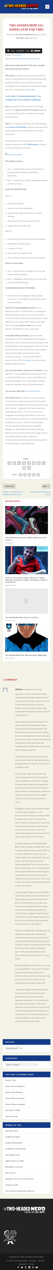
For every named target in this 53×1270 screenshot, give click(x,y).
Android (31, 58)
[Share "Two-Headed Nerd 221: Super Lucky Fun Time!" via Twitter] (14, 463)
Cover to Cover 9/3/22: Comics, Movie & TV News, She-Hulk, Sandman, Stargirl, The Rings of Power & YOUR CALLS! (26, 580)
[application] (23, 50)
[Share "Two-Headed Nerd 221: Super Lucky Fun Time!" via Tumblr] (24, 463)
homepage (26, 360)
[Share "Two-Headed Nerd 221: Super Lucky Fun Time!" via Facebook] (9, 463)
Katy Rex (31, 89)
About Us (41, 1261)
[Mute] (32, 51)
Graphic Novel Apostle (13, 1143)
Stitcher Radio (33, 391)
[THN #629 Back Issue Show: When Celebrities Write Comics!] (26, 520)
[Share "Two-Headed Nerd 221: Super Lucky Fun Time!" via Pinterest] (28, 463)
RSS (38, 58)
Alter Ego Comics (11, 1131)
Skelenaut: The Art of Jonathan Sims (19, 1179)
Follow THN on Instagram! (15, 1104)
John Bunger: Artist (12, 1155)
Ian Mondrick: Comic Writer (15, 1149)
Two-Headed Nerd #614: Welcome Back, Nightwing (25, 655)
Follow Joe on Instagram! (15, 1086)
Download (17, 55)
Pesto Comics (10, 1173)
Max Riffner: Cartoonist (14, 1167)
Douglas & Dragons (12, 1137)
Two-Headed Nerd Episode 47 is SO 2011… (22, 617)
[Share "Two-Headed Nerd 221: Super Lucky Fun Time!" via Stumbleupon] (43, 463)
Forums (31, 1264)
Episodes (20, 38)
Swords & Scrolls (11, 1185)
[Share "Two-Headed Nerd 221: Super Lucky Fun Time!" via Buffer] (38, 463)
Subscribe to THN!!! (12, 1110)
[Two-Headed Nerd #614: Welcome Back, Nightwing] (26, 638)
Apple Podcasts (20, 58)
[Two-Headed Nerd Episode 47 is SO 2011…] (26, 601)
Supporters (23, 1264)
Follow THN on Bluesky (14, 1092)
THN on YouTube (11, 1116)
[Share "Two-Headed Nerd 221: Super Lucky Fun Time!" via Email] (24, 467)
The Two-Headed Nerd (24, 34)
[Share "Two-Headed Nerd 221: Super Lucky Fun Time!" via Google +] (19, 463)
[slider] (37, 50)
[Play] (8, 51)
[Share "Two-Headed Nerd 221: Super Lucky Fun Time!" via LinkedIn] (33, 463)
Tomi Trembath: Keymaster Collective (19, 1191)
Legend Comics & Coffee (14, 1161)
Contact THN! (10, 1080)
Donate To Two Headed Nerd (17, 1261)
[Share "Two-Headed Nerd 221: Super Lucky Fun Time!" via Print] (28, 467)
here (13, 377)
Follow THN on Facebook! (14, 1098)
